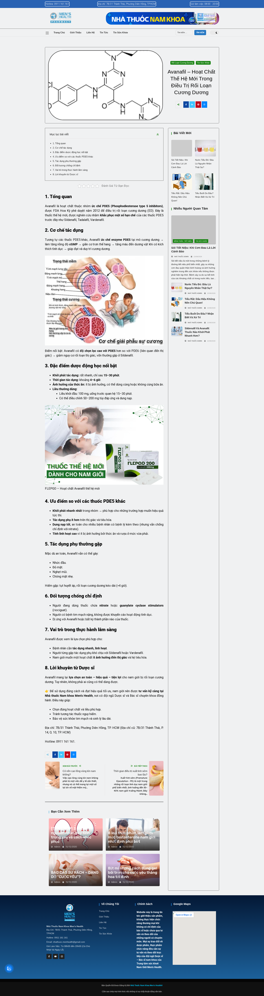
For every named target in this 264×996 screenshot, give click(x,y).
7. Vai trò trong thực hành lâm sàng (70, 170)
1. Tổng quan (59, 143)
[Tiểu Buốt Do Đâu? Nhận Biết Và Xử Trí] (205, 181)
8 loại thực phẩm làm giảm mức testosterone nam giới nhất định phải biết (131, 837)
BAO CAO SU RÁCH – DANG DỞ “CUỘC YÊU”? (75, 874)
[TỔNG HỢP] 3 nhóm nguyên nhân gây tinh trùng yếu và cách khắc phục (71, 835)
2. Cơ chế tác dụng (62, 147)
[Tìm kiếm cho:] (184, 32)
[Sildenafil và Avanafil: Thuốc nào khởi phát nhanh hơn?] (176, 331)
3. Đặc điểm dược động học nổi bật (70, 152)
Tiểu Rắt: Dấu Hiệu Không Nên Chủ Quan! (180, 197)
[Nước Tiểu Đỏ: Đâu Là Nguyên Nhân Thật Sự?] (205, 148)
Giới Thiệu (75, 32)
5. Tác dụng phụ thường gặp (67, 161)
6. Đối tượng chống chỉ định (66, 165)
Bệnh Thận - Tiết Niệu (183, 241)
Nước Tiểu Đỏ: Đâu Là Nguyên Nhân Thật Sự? (204, 163)
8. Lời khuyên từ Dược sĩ (65, 174)
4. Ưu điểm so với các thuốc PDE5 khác (73, 156)
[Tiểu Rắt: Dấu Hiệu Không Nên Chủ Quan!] (181, 181)
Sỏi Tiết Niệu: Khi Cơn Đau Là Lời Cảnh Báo (179, 163)
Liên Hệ (90, 32)
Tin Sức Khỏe (120, 32)
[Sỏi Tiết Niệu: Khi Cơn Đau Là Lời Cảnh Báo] (181, 148)
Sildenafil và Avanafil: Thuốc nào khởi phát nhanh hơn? (197, 332)
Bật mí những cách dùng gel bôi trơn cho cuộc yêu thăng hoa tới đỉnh (132, 872)
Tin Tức (104, 32)
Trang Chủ (59, 32)
